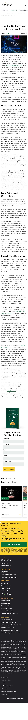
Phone (5, 455)
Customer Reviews (6, 586)
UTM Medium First (8, 461)
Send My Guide (9, 469)
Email (4, 450)
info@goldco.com (6, 565)
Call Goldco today (11, 391)
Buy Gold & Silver (6, 606)
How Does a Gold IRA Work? (8, 622)
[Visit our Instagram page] (7, 595)
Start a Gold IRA (5, 600)
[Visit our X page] (5, 595)
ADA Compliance (5, 688)
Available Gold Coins (6, 608)
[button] (25, 5)
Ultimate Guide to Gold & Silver (9, 613)
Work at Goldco (5, 591)
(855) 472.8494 (5, 572)
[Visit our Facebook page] (3, 595)
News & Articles (10, 13)
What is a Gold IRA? (6, 619)
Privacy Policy (4, 677)
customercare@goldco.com (8, 574)
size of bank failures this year (14, 65)
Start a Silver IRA (5, 603)
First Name (6, 438)
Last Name (6, 444)
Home (2, 13)
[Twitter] (9, 33)
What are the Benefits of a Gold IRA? (11, 625)
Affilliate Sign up (5, 694)
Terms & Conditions (6, 680)
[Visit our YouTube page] (10, 595)
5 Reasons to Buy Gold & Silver (9, 630)
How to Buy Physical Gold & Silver (10, 633)
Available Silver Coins (7, 611)
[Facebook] (7, 33)
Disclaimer (4, 683)
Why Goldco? (4, 583)
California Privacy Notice (7, 686)
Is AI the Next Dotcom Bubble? (10, 507)
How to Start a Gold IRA (7, 627)
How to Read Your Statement (9, 577)
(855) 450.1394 (5, 563)
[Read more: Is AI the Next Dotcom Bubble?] (20, 515)
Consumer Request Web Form (8, 691)
